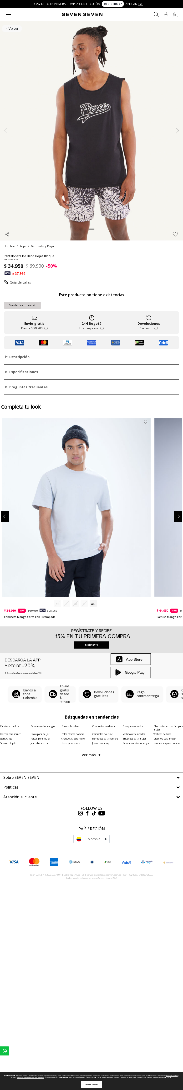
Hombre (9, 246)
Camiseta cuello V (9, 726)
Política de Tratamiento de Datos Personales (30, 1078)
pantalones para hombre (166, 743)
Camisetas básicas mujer (136, 743)
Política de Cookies (172, 1076)
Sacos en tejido (8, 743)
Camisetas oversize (102, 734)
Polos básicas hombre (72, 734)
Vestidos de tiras (162, 734)
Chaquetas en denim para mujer (168, 728)
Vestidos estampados (134, 734)
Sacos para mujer (40, 734)
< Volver (11, 28)
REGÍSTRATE (91, 645)
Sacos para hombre (71, 743)
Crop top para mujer (164, 738)
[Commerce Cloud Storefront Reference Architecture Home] (82, 14)
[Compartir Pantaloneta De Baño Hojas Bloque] (7, 234)
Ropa (23, 246)
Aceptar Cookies (92, 1084)
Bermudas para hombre (105, 738)
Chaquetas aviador (133, 726)
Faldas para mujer (40, 738)
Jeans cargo (6, 738)
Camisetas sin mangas (43, 726)
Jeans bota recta (39, 743)
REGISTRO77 (113, 4)
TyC (140, 4)
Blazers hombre (70, 726)
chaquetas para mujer (73, 738)
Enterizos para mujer (134, 738)
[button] (166, 14)
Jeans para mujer (101, 743)
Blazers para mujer (10, 734)
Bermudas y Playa (42, 246)
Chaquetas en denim (104, 726)
